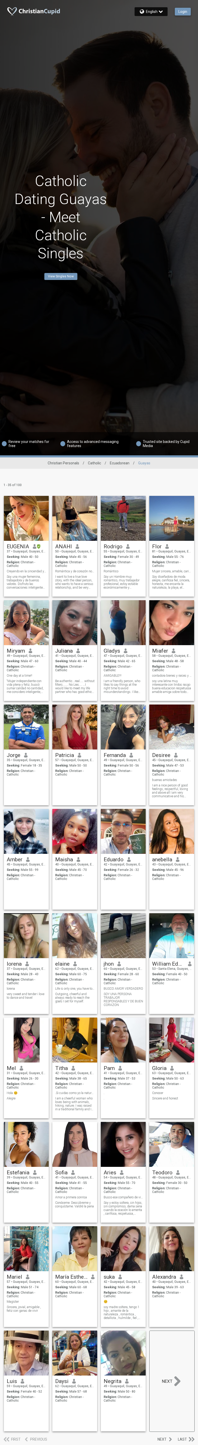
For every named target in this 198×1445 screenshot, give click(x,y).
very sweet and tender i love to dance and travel (25, 995)
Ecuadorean (119, 463)
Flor (157, 546)
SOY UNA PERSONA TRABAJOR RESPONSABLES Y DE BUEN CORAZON (123, 999)
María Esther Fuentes (71, 1277)
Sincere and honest (165, 1098)
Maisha (64, 859)
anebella (162, 859)
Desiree (161, 755)
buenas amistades (164, 780)
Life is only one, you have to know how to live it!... (75, 988)
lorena (14, 964)
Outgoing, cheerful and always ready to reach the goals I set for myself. (72, 997)
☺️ (106, 1301)
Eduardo (113, 859)
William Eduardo (168, 964)
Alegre (11, 1098)
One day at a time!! (19, 675)
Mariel (14, 1277)
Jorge (13, 755)
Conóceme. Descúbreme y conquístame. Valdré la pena (74, 1204)
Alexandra (164, 1277)
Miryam (16, 651)
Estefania (18, 1172)
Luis (12, 1381)
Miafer (160, 651)
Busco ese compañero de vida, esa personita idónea (123, 1197)
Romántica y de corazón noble (75, 571)
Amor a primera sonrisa (71, 1197)
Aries (110, 1172)
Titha (61, 1068)
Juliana (64, 651)
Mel (11, 1068)
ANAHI (63, 546)
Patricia (64, 755)
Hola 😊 (12, 1093)
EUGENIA (18, 546)
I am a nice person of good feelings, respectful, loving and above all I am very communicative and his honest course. (170, 791)
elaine (62, 964)
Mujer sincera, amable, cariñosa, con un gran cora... (172, 571)
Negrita (112, 1381)
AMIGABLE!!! (112, 675)
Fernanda (115, 755)
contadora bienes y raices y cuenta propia (172, 675)
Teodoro (162, 1172)
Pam (109, 1068)
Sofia (61, 1172)
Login (182, 12)
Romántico (111, 571)
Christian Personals (63, 463)
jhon (109, 964)
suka (109, 1277)
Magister (13, 1301)
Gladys (112, 651)
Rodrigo (113, 546)
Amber (14, 859)
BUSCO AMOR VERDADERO (123, 988)
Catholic (94, 463)
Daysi (62, 1381)
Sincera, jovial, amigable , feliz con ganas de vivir (24, 1309)
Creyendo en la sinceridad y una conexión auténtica (26, 571)
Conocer (157, 1093)
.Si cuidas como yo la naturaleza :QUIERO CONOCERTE (75, 1093)
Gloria (159, 1068)
